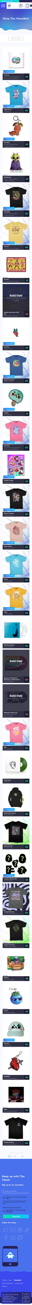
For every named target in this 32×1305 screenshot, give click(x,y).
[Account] (21, 5)
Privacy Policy (8, 1301)
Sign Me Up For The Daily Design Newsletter (16, 1211)
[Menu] (3, 5)
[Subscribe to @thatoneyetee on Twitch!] (19, 1238)
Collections (19, 1283)
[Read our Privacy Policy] (28, 1201)
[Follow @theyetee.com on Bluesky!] (12, 1230)
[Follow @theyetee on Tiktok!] (26, 1230)
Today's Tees (7, 1280)
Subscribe (16, 1216)
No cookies (26, 1300)
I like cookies (26, 1295)
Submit (4, 1286)
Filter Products (16, 38)
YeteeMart (17, 1280)
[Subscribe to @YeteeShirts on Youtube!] (12, 1238)
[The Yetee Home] (9, 5)
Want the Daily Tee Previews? (12, 1208)
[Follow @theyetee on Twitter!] (5, 1230)
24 (22, 1156)
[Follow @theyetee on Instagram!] (19, 1230)
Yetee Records (7, 1283)
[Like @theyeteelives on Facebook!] (5, 1238)
